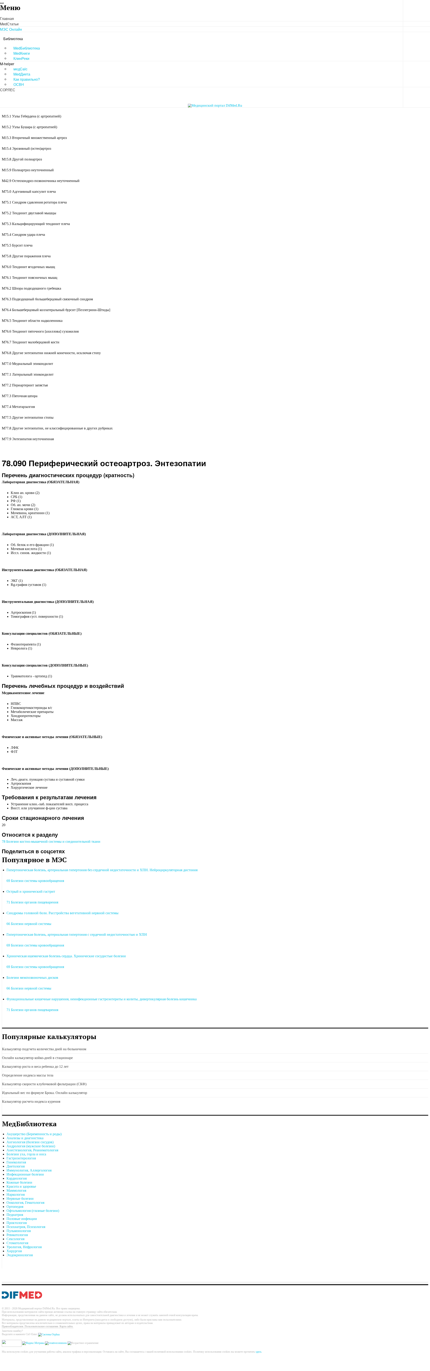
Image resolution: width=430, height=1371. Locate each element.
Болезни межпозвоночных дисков (32, 977)
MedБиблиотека (26, 48)
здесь (258, 1351)
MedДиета (21, 74)
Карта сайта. (66, 1326)
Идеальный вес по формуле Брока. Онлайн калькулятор (44, 1093)
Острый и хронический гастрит (30, 891)
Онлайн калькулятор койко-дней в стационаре (37, 1058)
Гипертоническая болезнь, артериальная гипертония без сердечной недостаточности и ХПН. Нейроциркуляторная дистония (102, 870)
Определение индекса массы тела (27, 1075)
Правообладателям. (13, 1326)
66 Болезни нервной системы (28, 924)
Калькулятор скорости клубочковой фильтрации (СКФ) (44, 1084)
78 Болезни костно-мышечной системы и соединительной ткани (51, 841)
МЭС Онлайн (11, 29)
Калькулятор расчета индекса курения (31, 1101)
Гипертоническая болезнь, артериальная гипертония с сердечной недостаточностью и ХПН (76, 934)
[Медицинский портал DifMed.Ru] (215, 105)
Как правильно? (26, 79)
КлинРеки (21, 58)
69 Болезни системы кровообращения (35, 881)
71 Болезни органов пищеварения (32, 902)
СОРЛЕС (7, 89)
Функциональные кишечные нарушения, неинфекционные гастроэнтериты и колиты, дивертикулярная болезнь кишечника (101, 999)
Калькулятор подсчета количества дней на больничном (44, 1049)
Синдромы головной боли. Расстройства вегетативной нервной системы (62, 913)
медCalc (20, 68)
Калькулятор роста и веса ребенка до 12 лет (35, 1066)
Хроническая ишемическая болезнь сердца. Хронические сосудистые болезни (66, 956)
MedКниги (21, 53)
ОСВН (18, 84)
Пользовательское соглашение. (42, 1326)
